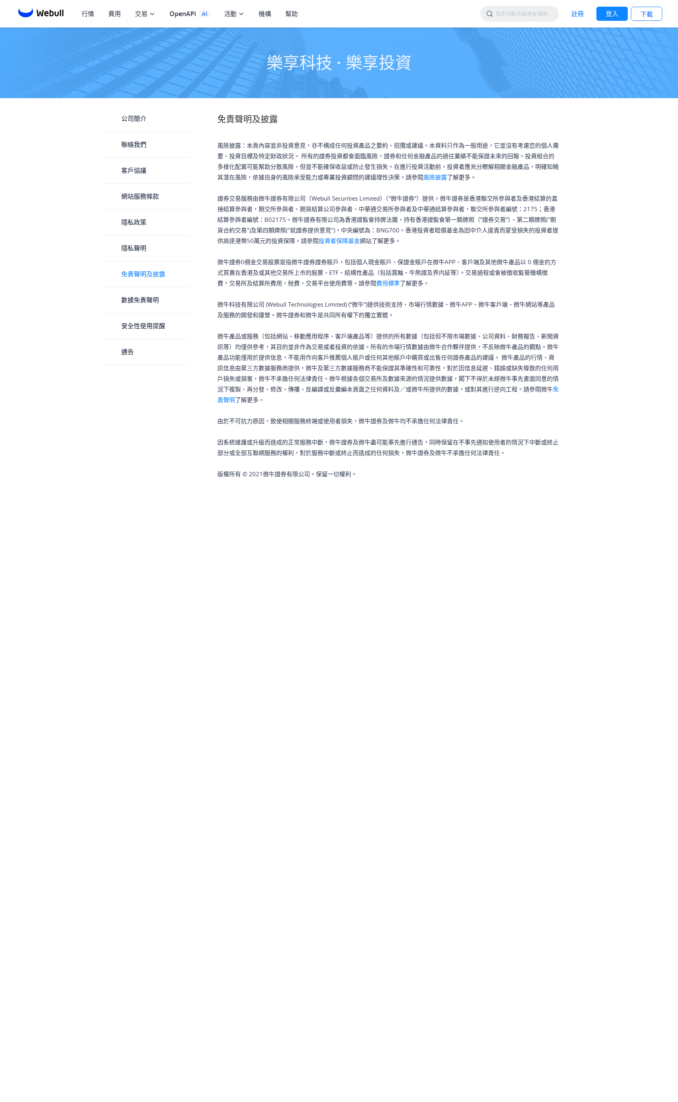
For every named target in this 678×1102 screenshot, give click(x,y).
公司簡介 (133, 118)
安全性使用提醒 (143, 326)
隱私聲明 (133, 248)
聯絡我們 (133, 144)
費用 (114, 13)
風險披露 (435, 177)
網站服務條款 (140, 196)
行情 (88, 13)
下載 (646, 14)
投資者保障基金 (339, 241)
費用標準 (388, 283)
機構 (265, 13)
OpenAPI (183, 13)
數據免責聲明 (140, 300)
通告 (127, 351)
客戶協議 (133, 170)
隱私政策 (133, 222)
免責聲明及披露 (143, 274)
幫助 (291, 13)
